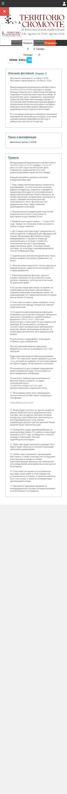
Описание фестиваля (27, 73)
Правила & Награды (28, 48)
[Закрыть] (4, 11)
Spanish (11, 60)
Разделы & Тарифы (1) (39, 48)
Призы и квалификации (22, 137)
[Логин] (64, 3)
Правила (13, 157)
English (20, 60)
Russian (30, 60)
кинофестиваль (19, 42)
